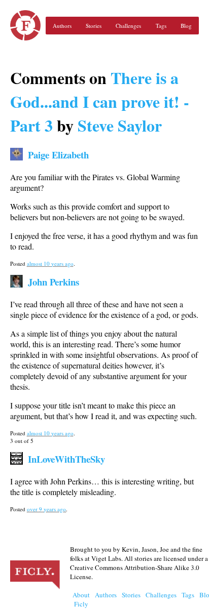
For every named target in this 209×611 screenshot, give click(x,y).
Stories (93, 25)
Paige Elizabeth (58, 154)
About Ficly (81, 599)
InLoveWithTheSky (66, 459)
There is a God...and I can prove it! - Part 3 (99, 101)
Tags (161, 25)
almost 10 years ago (50, 263)
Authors (62, 25)
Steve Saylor (120, 125)
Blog (186, 25)
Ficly (25, 25)
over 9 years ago (46, 509)
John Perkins (53, 282)
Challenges (128, 25)
